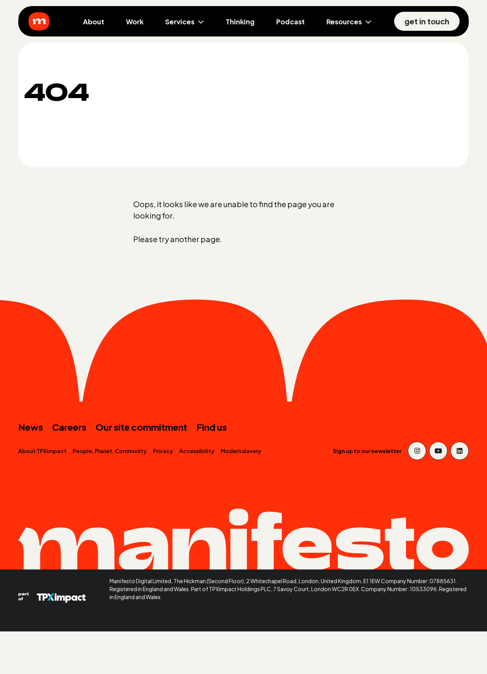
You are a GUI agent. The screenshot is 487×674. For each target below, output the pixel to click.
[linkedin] (459, 451)
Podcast (290, 21)
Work (134, 21)
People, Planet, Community (110, 450)
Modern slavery (241, 450)
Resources (344, 21)
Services (179, 21)
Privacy (163, 450)
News (30, 427)
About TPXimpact (42, 450)
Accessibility (197, 450)
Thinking (240, 21)
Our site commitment (141, 427)
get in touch (426, 21)
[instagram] (417, 451)
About (93, 21)
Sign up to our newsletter (367, 450)
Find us (211, 427)
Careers (69, 427)
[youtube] (438, 451)
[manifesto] (39, 21)
